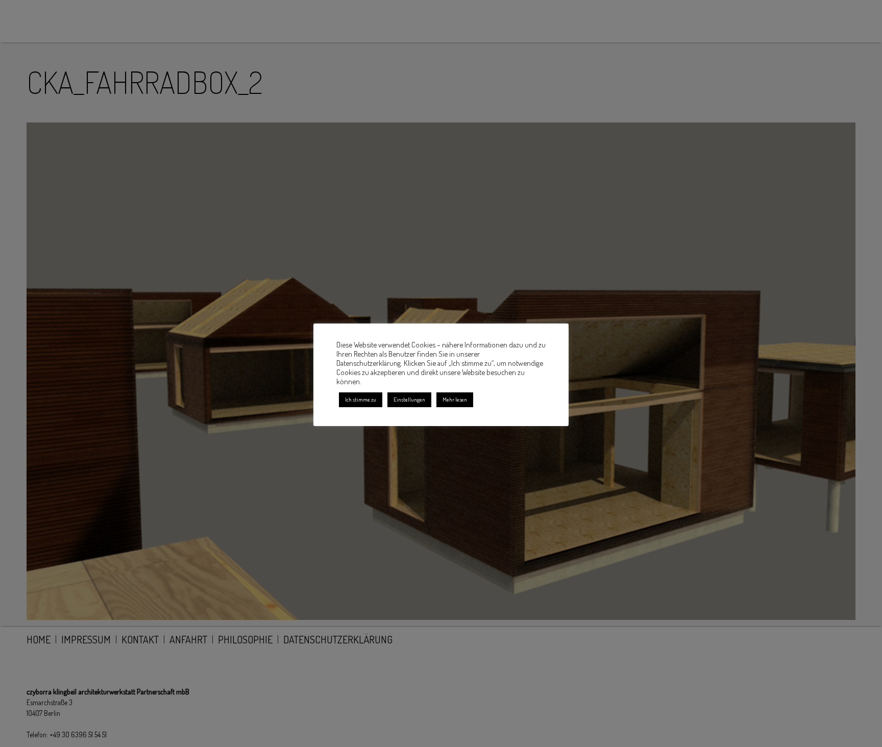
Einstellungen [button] (409, 399)
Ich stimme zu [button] (360, 399)
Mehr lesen (455, 399)
